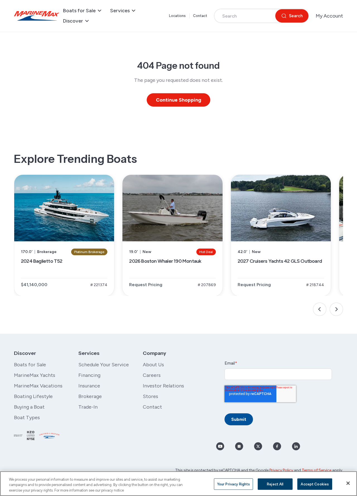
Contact (200, 16)
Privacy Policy (281, 470)
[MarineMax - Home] (36, 16)
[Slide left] (319, 309)
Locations (177, 16)
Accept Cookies (315, 484)
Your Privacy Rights (233, 484)
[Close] (348, 483)
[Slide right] (336, 309)
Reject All (275, 484)
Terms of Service (316, 470)
